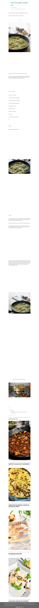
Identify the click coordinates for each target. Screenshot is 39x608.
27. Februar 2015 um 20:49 (14, 413)
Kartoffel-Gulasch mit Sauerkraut (19, 464)
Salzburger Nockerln (15, 554)
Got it (22, 607)
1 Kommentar (11, 465)
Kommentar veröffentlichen (13, 555)
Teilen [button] (9, 465)
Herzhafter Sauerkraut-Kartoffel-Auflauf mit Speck (19, 505)
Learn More (18, 607)
